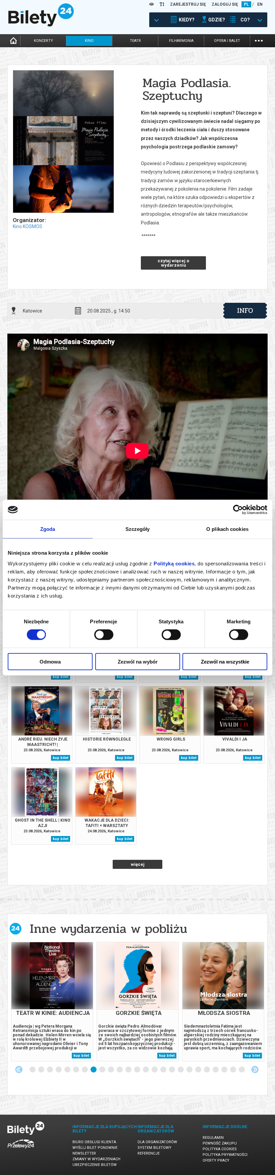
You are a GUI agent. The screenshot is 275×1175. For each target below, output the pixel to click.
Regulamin (213, 1137)
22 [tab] (216, 1069)
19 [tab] (189, 1069)
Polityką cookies (174, 563)
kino (89, 41)
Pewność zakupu (220, 1143)
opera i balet (227, 41)
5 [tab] (67, 1069)
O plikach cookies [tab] (227, 529)
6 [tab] (76, 1069)
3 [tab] (50, 1069)
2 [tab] (41, 1069)
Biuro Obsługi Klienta (94, 1142)
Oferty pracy (216, 1160)
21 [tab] (207, 1069)
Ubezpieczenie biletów (94, 1165)
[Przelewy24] (20, 1150)
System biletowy (154, 1148)
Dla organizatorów (157, 1142)
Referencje (149, 1153)
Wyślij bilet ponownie (94, 1148)
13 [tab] (137, 1069)
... (258, 40)
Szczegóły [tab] (137, 529)
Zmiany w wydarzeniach (96, 1159)
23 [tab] (224, 1069)
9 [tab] (102, 1069)
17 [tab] (172, 1069)
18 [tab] (181, 1069)
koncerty (43, 41)
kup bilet (60, 677)
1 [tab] (33, 1069)
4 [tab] (59, 1069)
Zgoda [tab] (47, 529)
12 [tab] (128, 1069)
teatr (135, 41)
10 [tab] (111, 1069)
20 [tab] (198, 1069)
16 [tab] (163, 1069)
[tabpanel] (52, 1001)
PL (246, 4)
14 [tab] (146, 1069)
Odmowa (50, 661)
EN (260, 4)
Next (255, 1069)
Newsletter (84, 1153)
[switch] (103, 634)
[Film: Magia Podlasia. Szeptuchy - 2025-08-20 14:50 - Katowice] (63, 142)
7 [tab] (85, 1069)
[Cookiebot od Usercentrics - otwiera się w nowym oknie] (238, 510)
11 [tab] (120, 1069)
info (245, 310)
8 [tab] (94, 1069)
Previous (18, 1069)
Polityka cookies (220, 1149)
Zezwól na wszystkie (225, 661)
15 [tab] (155, 1069)
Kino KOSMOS (27, 226)
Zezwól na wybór (138, 661)
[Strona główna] (41, 24)
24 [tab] (233, 1069)
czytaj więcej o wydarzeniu (173, 263)
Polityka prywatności (225, 1155)
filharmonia (181, 41)
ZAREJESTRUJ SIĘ (188, 4)
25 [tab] (242, 1069)
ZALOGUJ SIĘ (225, 4)
